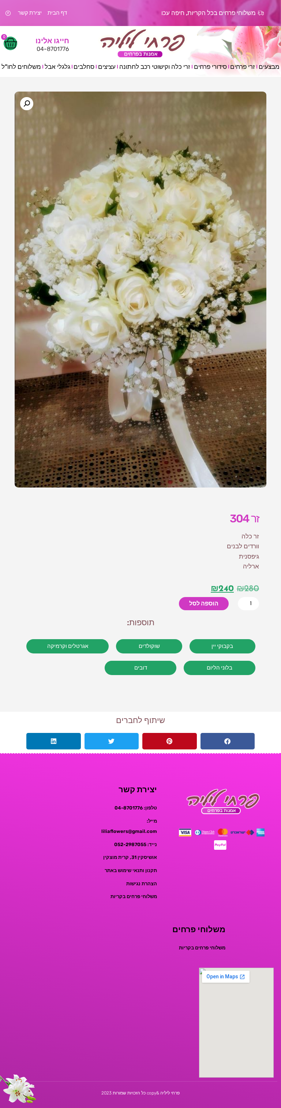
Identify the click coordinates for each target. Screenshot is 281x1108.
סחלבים (84, 66)
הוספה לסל (203, 603)
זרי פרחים (242, 66)
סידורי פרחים (210, 66)
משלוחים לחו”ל (21, 66)
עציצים (107, 66)
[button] (26, 103)
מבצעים (269, 66)
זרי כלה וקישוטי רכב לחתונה (154, 66)
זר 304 (244, 518)
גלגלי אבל (57, 66)
